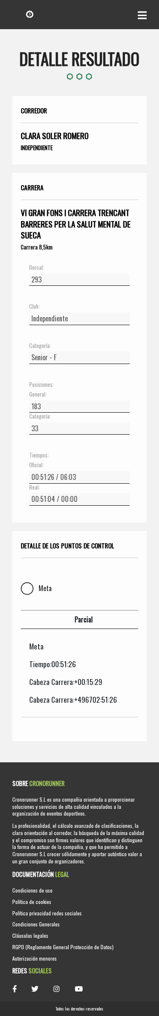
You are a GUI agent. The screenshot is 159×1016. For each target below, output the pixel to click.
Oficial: (36, 465)
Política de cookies (31, 901)
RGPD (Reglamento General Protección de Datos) (63, 946)
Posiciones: (41, 385)
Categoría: (40, 346)
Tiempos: (39, 455)
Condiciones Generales (36, 924)
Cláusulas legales (30, 935)
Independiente (37, 147)
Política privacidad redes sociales (47, 913)
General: (38, 394)
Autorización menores (34, 958)
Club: (34, 306)
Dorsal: (36, 267)
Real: (34, 487)
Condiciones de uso (32, 890)
